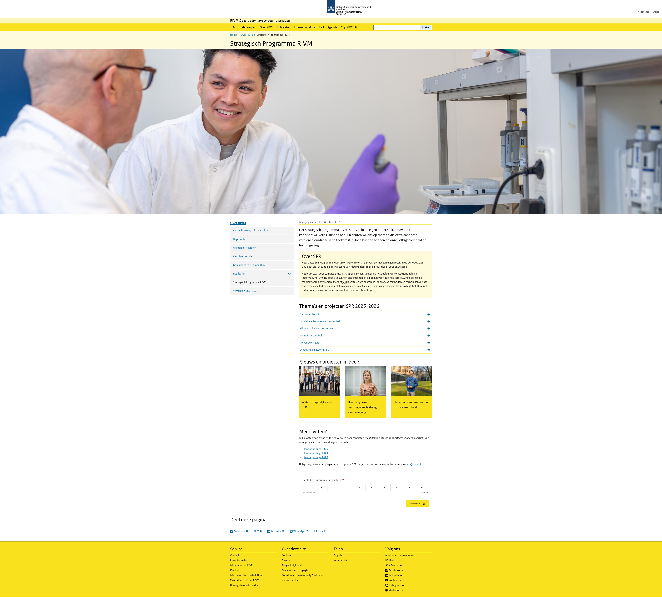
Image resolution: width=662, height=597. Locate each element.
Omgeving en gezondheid (314, 349)
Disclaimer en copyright (295, 570)
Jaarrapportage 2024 (316, 453)
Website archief (290, 580)
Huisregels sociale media (244, 585)
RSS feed (390, 560)
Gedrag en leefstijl (310, 314)
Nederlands (643, 11)
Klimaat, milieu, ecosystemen (316, 328)
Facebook (403, 570)
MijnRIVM (350, 27)
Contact (319, 27)
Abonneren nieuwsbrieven (400, 555)
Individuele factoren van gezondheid (321, 321)
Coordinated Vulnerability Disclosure (302, 575)
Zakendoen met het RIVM (244, 580)
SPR (348, 235)
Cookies (286, 555)
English (656, 11)
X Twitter (403, 565)
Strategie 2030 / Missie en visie (250, 230)
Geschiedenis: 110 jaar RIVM (249, 265)
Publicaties (283, 27)
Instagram (404, 585)
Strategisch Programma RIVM (258, 282)
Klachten (235, 570)
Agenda (332, 27)
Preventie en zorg (309, 342)
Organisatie (239, 239)
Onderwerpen (247, 27)
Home (233, 27)
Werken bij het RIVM (244, 247)
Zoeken (426, 27)
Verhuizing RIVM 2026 (245, 290)
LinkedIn (403, 575)
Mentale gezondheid (311, 335)
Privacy (286, 560)
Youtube (403, 580)
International (302, 27)
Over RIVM (266, 27)
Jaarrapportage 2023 (316, 457)
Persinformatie (238, 560)
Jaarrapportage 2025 (316, 449)
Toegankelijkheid (292, 565)
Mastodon (404, 590)
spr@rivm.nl (414, 464)
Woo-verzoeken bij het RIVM (246, 575)
